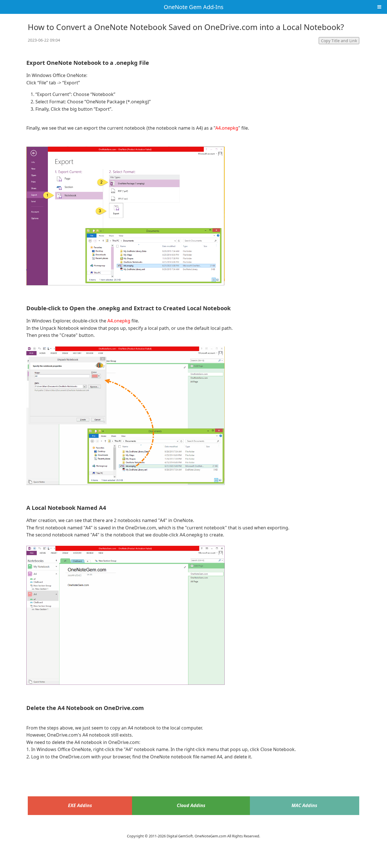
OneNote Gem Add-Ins (194, 7)
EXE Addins (80, 805)
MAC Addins (304, 805)
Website (193, 828)
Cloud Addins (191, 805)
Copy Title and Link (339, 40)
